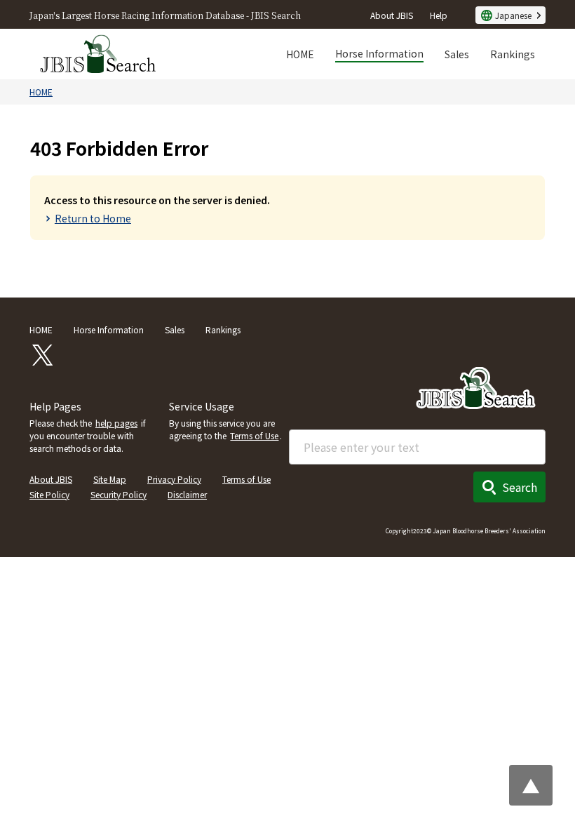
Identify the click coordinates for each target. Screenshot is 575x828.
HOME (300, 54)
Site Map (109, 479)
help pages (116, 423)
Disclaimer (187, 494)
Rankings (512, 54)
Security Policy (118, 494)
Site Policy (49, 494)
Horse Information (379, 53)
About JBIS (391, 15)
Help (438, 15)
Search (519, 487)
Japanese (513, 15)
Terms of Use (254, 435)
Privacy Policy (174, 479)
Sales (457, 54)
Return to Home (93, 218)
